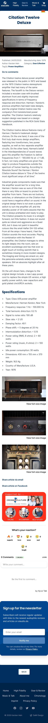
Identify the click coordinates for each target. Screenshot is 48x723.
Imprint (14, 701)
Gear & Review (25, 4)
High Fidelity (16, 4)
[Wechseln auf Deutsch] (43, 11)
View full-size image (36, 404)
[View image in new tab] (43, 51)
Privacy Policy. (32, 649)
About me (24, 695)
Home (6, 690)
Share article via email (12, 479)
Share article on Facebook (14, 486)
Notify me (24, 640)
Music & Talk (35, 4)
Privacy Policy (30, 701)
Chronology (40, 695)
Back (24, 672)
